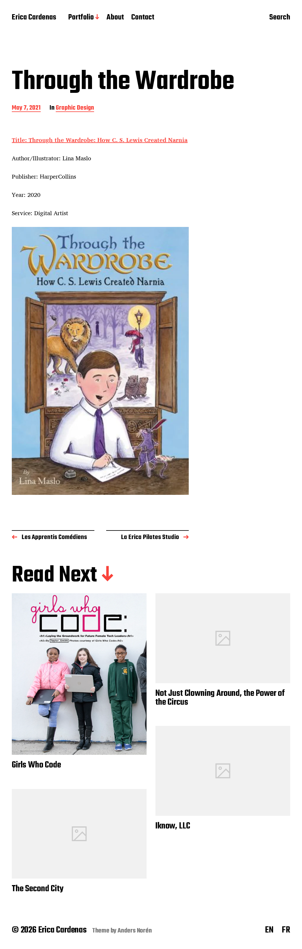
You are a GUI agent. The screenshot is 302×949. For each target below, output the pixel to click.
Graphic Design (75, 108)
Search (279, 18)
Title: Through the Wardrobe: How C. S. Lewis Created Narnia (100, 139)
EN (269, 930)
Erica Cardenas (34, 17)
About (115, 17)
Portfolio (81, 17)
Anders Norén (135, 931)
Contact (142, 17)
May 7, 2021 (26, 108)
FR (286, 930)
